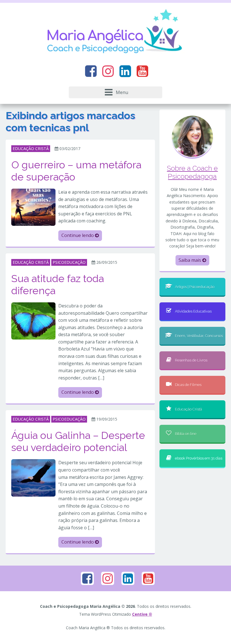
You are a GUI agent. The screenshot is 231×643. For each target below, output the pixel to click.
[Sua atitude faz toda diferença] (33, 320)
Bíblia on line (185, 434)
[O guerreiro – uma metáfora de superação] (33, 207)
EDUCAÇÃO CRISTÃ (31, 148)
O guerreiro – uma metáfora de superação (76, 171)
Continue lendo (78, 235)
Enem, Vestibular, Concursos (199, 336)
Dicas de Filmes (188, 385)
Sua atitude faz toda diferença (57, 284)
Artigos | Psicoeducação (194, 287)
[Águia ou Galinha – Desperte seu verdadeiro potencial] (33, 477)
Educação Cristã (188, 409)
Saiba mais (190, 260)
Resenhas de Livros (191, 360)
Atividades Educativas (193, 311)
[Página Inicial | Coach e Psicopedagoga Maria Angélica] (115, 32)
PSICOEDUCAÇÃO (69, 262)
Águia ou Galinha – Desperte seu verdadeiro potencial (78, 441)
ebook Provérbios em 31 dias (198, 458)
